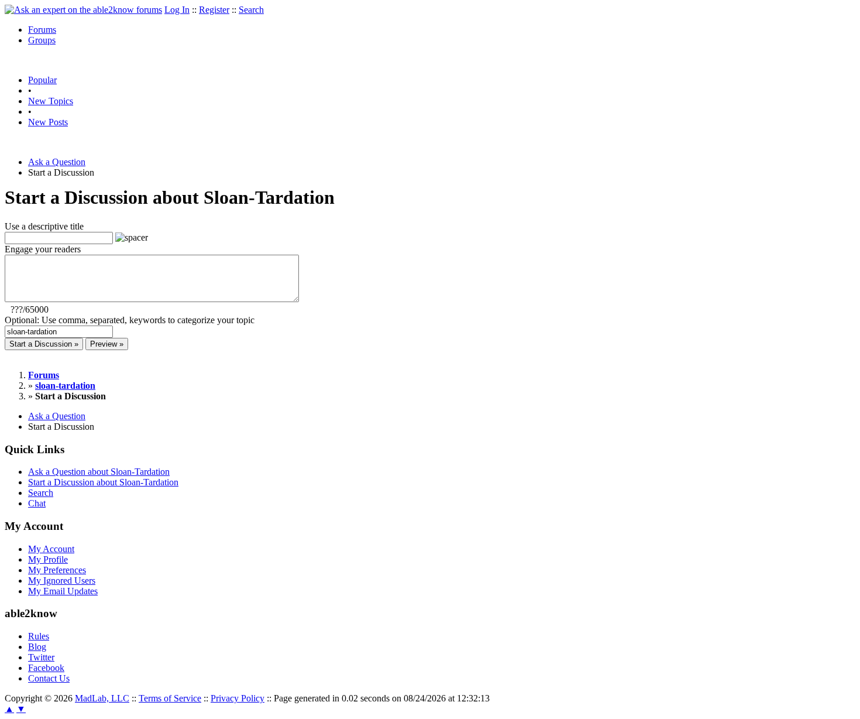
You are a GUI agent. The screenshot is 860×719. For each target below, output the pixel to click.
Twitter (41, 657)
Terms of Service (170, 698)
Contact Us (49, 678)
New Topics (50, 101)
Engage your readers (43, 249)
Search (251, 10)
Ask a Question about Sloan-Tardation (99, 472)
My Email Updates (63, 591)
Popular (42, 80)
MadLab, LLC (102, 698)
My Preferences (57, 570)
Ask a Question (56, 162)
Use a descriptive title (44, 226)
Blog (37, 647)
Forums (42, 30)
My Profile (48, 559)
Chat (37, 503)
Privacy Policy (237, 698)
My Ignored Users (61, 581)
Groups (42, 40)
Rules (38, 636)
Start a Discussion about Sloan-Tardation (103, 482)
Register (214, 10)
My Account (51, 549)
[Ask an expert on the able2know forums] (83, 10)
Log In (177, 10)
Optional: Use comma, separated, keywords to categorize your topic (129, 320)
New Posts (48, 122)
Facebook (46, 668)
